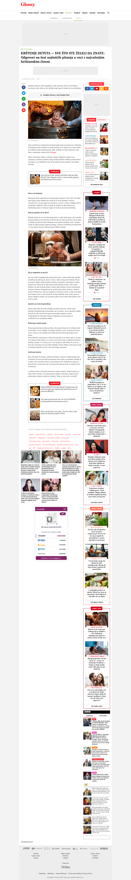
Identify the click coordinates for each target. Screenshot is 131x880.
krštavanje (55, 441)
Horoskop (101, 13)
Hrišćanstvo (42, 438)
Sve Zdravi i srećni (97, 602)
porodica (68, 434)
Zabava (85, 13)
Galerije (92, 13)
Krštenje (50, 434)
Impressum (42, 873)
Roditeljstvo (54, 18)
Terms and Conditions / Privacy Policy (80, 873)
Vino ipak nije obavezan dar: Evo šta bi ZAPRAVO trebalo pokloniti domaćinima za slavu (58, 400)
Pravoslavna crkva (34, 441)
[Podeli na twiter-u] (24, 93)
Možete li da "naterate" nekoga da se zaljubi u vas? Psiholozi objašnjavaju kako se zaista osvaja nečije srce (96, 633)
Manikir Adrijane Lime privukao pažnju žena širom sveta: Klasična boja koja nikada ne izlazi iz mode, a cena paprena (97, 462)
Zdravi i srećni (46, 13)
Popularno (103, 715)
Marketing (51, 873)
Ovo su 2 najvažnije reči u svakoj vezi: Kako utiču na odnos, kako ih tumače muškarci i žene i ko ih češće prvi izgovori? (96, 695)
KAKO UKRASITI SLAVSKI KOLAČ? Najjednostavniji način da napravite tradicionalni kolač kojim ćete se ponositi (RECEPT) (59, 389)
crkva (76, 445)
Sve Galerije (97, 299)
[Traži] (108, 13)
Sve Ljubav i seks (96, 706)
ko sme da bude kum (48, 445)
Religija (57, 448)
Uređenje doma (67, 18)
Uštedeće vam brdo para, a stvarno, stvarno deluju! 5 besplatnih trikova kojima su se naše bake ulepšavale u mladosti (91, 128)
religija (63, 448)
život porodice (58, 434)
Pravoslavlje (46, 441)
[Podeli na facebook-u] (24, 87)
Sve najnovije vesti (96, 184)
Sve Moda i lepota (97, 502)
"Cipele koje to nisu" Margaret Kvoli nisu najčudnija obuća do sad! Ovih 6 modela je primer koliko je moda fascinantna (96, 218)
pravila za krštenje (35, 445)
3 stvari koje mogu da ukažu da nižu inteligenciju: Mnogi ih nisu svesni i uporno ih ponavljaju (92, 177)
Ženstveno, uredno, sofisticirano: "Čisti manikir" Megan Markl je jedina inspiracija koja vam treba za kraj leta (96, 492)
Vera (69, 448)
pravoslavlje (65, 438)
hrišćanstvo (32, 438)
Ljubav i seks (58, 13)
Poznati (23, 13)
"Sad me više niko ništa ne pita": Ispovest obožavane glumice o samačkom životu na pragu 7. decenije (91, 153)
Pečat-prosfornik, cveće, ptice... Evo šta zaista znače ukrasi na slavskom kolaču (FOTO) (59, 412)
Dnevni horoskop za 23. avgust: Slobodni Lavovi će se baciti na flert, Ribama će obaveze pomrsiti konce (92, 141)
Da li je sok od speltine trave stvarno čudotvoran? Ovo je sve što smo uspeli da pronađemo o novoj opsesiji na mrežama (92, 165)
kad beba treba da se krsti (65, 445)
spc (30, 448)
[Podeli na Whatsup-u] (24, 99)
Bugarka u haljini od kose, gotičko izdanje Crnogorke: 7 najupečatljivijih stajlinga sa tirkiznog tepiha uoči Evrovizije (96, 250)
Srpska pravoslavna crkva (45, 448)
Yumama (53, 152)
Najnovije (89, 715)
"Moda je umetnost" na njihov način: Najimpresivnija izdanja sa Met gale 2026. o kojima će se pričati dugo (96, 284)
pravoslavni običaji (53, 438)
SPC (34, 448)
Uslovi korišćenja (61, 873)
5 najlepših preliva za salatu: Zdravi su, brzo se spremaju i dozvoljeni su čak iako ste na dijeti (96, 593)
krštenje (31, 434)
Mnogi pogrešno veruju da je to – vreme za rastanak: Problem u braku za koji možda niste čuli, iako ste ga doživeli (97, 663)
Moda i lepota (33, 13)
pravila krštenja (65, 441)
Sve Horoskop (96, 398)
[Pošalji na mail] (24, 110)
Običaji (78, 18)
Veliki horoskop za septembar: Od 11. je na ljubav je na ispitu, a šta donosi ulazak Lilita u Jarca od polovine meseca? (97, 387)
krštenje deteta (40, 434)
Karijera (77, 13)
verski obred (76, 434)
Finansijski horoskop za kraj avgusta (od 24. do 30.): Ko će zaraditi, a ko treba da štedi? (96, 358)
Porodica (68, 13)
